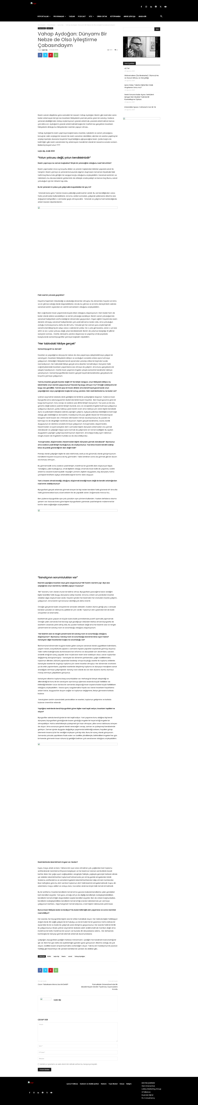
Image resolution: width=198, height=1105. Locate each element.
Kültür (49, 956)
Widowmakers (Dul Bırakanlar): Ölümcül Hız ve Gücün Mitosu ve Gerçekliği (141, 76)
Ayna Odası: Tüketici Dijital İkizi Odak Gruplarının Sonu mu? (138, 86)
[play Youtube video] (141, 46)
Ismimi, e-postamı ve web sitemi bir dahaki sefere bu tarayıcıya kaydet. (68, 1064)
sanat (70, 956)
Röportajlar (51, 25)
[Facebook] (141, 7)
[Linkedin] (151, 7)
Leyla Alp (60, 25)
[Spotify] (156, 7)
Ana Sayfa (41, 25)
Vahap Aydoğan (80, 956)
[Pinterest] (50, 55)
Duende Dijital (147, 1095)
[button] (161, 16)
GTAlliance (146, 1092)
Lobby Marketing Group (151, 1089)
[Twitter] (160, 7)
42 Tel (126, 68)
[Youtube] (165, 7)
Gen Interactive (148, 1086)
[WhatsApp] (56, 55)
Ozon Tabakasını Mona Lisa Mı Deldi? (53, 984)
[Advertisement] (141, 173)
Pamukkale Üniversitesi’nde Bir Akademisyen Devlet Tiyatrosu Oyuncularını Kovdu (99, 986)
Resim (64, 956)
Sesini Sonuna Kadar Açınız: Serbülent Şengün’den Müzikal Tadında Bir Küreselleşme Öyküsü (139, 97)
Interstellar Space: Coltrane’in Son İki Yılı (140, 107)
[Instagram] (146, 7)
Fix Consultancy (148, 1098)
